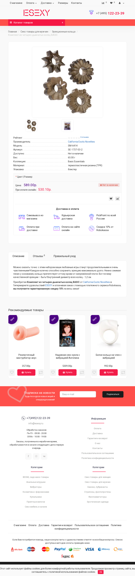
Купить (28, 372)
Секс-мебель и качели (36, 506)
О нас (97, 443)
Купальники (36, 497)
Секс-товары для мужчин (34, 31)
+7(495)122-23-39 (38, 418)
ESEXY (48, 285)
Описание (18, 256)
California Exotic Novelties (96, 282)
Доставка (46, 3)
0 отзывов (84, 137)
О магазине (16, 3)
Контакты (76, 3)
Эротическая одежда (97, 502)
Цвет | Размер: (25, 176)
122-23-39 (110, 13)
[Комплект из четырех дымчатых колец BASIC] (67, 82)
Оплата (30, 3)
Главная (12, 31)
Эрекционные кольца (63, 31)
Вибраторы (36, 487)
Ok (100, 572)
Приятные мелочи (36, 502)
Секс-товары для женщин (98, 477)
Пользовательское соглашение (97, 453)
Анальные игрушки (35, 482)
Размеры (63, 3)
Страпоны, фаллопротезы (97, 492)
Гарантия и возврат (98, 438)
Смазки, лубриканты (97, 487)
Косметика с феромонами (36, 492)
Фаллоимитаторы (97, 497)
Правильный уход (65, 256)
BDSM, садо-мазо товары (36, 477)
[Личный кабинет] (121, 3)
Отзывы (39, 256)
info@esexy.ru (35, 423)
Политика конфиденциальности (97, 458)
